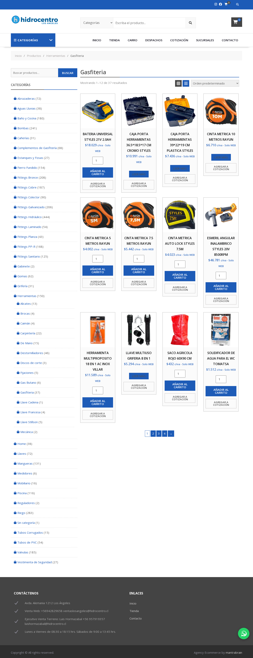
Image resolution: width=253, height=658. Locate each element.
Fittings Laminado (29, 227)
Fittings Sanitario (28, 256)
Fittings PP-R (26, 246)
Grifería (22, 286)
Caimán (25, 323)
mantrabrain (234, 652)
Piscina (22, 493)
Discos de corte (31, 363)
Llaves (21, 454)
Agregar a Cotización (98, 185)
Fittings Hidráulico (29, 217)
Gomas (22, 276)
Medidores (24, 473)
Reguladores (26, 503)
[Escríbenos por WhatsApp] (243, 633)
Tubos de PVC (27, 542)
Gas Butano (28, 382)
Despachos (153, 40)
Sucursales (205, 40)
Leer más (139, 174)
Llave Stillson (29, 422)
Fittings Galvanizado (31, 207)
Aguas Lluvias (26, 108)
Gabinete (23, 266)
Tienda (114, 40)
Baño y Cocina (26, 118)
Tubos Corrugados (30, 532)
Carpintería (27, 333)
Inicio (97, 40)
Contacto (230, 40)
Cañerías (23, 138)
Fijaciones (27, 373)
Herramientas (26, 296)
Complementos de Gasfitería (37, 148)
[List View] (185, 83)
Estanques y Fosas (30, 158)
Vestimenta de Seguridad (34, 562)
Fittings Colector (28, 197)
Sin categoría (26, 523)
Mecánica (26, 432)
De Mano (26, 343)
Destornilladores (31, 353)
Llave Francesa (30, 412)
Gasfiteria (27, 392)
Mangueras (25, 463)
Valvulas (22, 552)
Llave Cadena (29, 402)
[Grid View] (178, 83)
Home (21, 444)
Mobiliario (23, 483)
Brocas (25, 313)
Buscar (67, 73)
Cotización (179, 40)
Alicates (25, 304)
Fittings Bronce (27, 177)
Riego (21, 513)
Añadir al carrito (97, 172)
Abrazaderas (26, 98)
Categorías (28, 40)
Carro (132, 40)
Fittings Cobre (27, 187)
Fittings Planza (27, 237)
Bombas (23, 128)
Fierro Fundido (27, 168)
